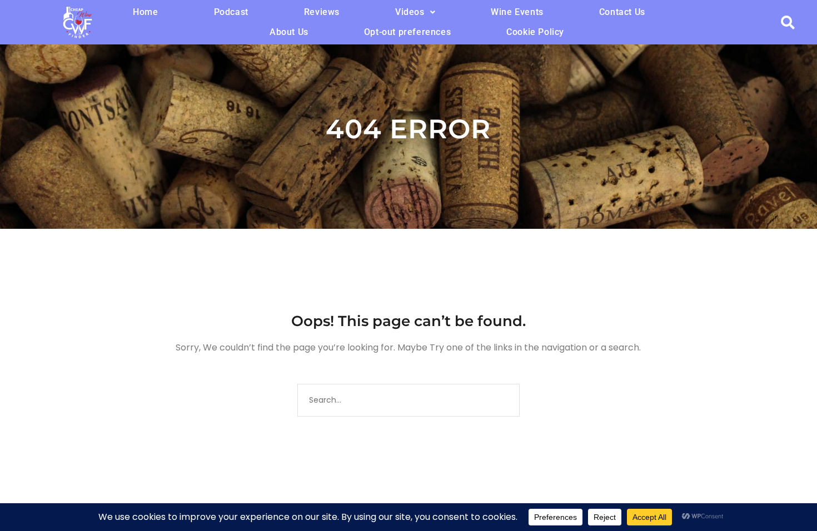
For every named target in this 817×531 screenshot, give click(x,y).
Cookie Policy (535, 32)
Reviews (322, 12)
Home (145, 12)
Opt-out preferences (407, 32)
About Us (289, 32)
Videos (410, 12)
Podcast (231, 12)
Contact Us (622, 12)
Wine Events (517, 12)
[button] (415, 12)
